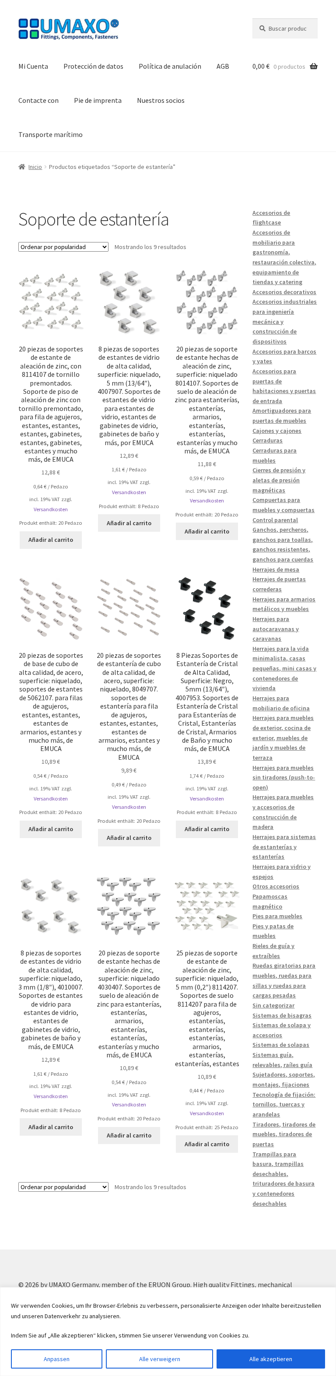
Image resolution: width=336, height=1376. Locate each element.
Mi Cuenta (33, 66)
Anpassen (57, 1359)
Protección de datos (93, 66)
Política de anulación (170, 66)
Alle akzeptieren (270, 1359)
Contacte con (38, 100)
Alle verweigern (159, 1359)
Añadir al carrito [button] (50, 540)
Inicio (35, 167)
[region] (168, 1331)
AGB (223, 66)
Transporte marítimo (50, 134)
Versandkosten (51, 509)
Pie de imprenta (98, 100)
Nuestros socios (161, 100)
